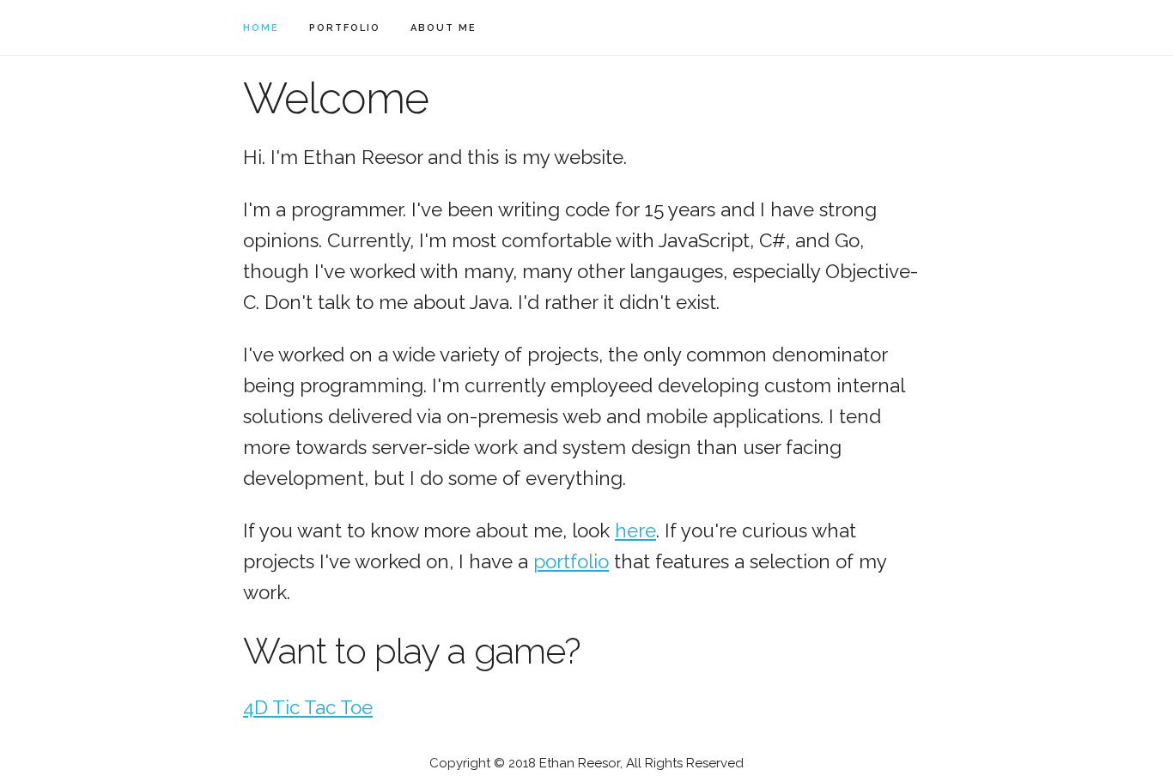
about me (443, 27)
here (635, 530)
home (261, 27)
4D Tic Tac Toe (308, 707)
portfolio (344, 27)
